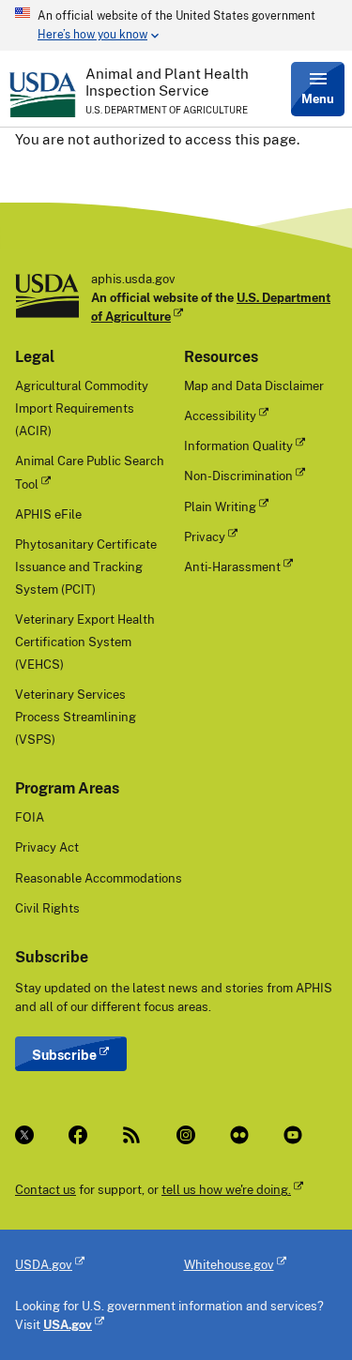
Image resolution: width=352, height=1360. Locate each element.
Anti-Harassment (232, 566)
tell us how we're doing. (226, 1189)
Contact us (45, 1189)
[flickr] (241, 1134)
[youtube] (295, 1134)
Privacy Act (47, 846)
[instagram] (188, 1134)
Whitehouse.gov (229, 1264)
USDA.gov (43, 1264)
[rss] (133, 1134)
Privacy (204, 536)
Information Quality (238, 445)
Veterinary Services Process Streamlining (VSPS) (75, 717)
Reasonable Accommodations (98, 877)
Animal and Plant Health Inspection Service (167, 81)
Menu (317, 98)
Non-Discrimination (238, 475)
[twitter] (26, 1134)
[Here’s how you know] (176, 25)
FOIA (29, 816)
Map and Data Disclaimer (254, 385)
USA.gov (67, 1324)
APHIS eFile (48, 513)
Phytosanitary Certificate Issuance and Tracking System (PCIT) (86, 566)
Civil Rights (47, 907)
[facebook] (80, 1134)
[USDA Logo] (42, 94)
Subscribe (64, 1055)
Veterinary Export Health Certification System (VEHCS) (85, 642)
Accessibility (220, 415)
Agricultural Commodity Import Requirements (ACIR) (81, 408)
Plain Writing (220, 506)
